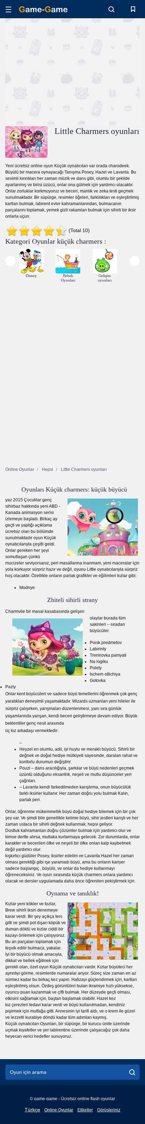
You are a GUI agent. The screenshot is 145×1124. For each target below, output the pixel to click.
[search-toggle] (111, 9)
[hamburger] (8, 9)
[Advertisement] (65, 71)
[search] (132, 1072)
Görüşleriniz (108, 1110)
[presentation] (10, 261)
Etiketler (85, 1110)
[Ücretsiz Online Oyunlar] (43, 9)
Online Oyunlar (58, 1110)
